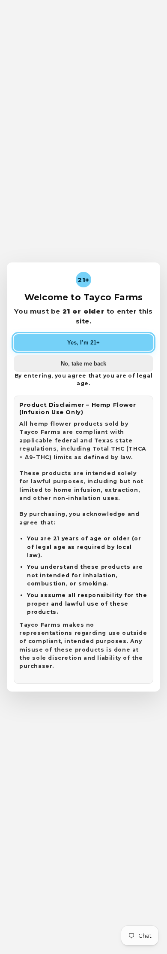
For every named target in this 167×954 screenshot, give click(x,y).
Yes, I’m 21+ (83, 342)
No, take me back (83, 363)
